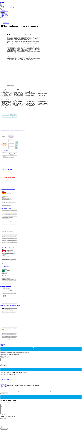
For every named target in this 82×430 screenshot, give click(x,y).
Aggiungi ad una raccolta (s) (5, 18)
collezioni (6, 11)
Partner (5, 384)
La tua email (2, 414)
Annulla (2, 428)
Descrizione (4, 357)
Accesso (2, 6)
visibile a (2, 362)
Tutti (3, 363)
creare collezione (4, 365)
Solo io (3, 364)
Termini (5, 386)
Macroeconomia (6, 23)
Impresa (4, 20)
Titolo (1, 355)
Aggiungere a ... (3, 17)
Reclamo (2, 384)
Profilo (1, 16)
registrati (2, 354)
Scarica (1, 345)
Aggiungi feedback (4, 393)
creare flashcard (11, 7)
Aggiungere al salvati (15, 18)
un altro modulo (13, 402)
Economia (5, 22)
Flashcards (2, 11)
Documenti (2, 379)
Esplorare (2, 2)
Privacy (2, 386)
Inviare (6, 428)
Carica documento (4, 7)
